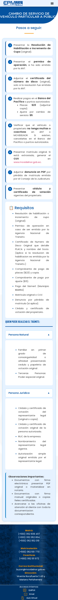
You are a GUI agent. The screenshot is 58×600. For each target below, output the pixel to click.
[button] (52, 3)
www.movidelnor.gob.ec (27, 162)
